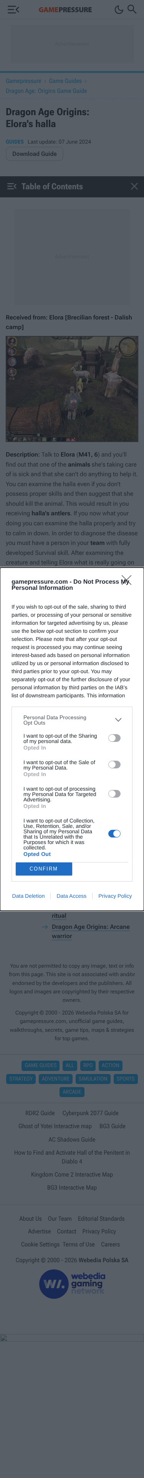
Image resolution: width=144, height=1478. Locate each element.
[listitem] (72, 720)
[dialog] (72, 739)
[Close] (129, 582)
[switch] (114, 738)
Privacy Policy (115, 896)
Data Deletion (28, 896)
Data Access (71, 896)
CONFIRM (44, 869)
